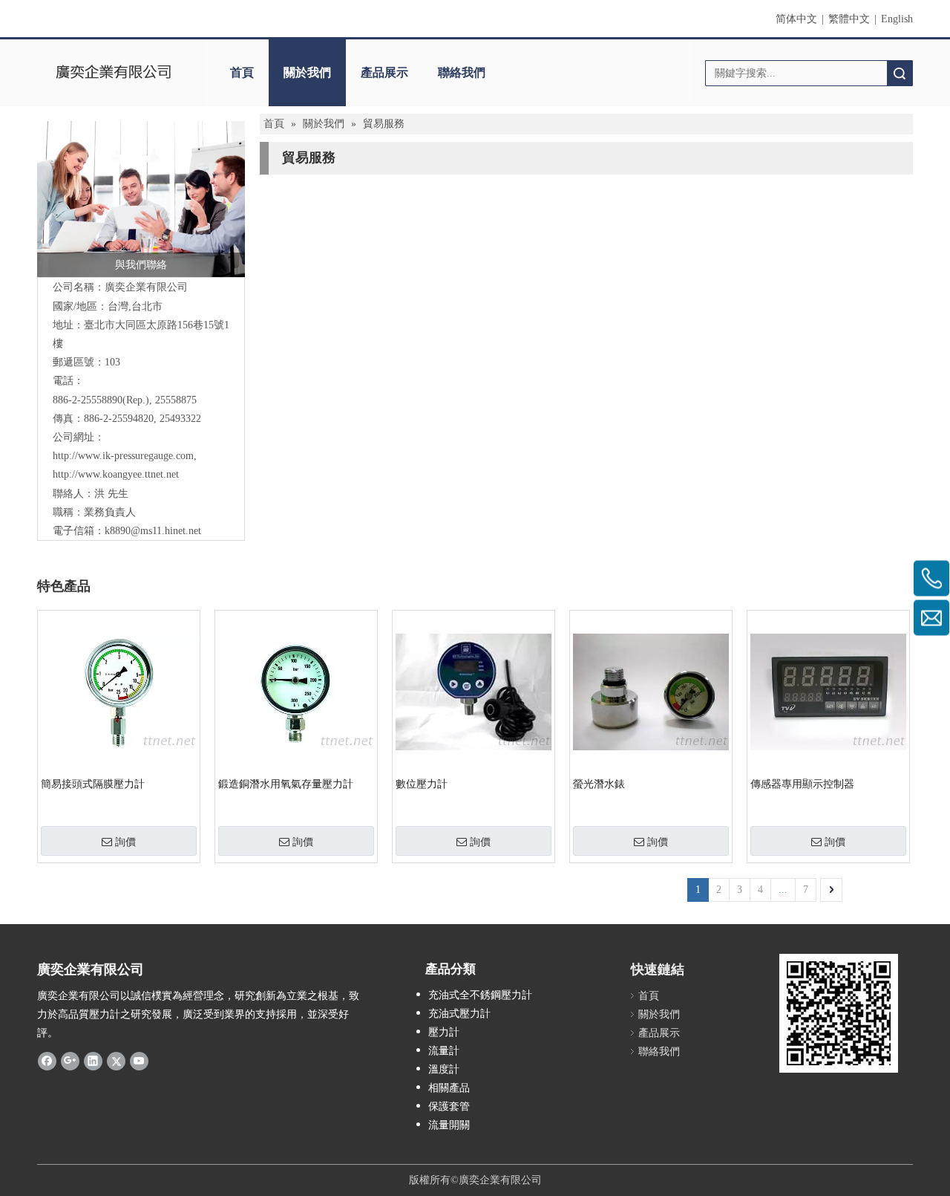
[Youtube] (139, 1060)
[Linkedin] (93, 1060)
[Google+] (70, 1060)
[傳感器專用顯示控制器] (828, 691)
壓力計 (443, 1032)
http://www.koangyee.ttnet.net (116, 474)
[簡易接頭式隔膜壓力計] (119, 691)
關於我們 (307, 72)
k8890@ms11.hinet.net (153, 530)
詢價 (125, 842)
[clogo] (113, 73)
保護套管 (449, 1106)
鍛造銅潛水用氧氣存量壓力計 (285, 784)
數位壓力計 (422, 784)
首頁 (242, 72)
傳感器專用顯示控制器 (802, 784)
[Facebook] (47, 1060)
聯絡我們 (461, 72)
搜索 (899, 73)
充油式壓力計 (459, 1013)
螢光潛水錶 (599, 784)
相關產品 (449, 1087)
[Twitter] (116, 1060)
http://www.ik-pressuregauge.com (123, 455)
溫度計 (443, 1069)
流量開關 (449, 1125)
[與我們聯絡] (141, 199)
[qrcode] (838, 1013)
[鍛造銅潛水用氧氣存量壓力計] (296, 691)
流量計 (443, 1050)
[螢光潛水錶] (651, 691)
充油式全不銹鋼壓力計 (480, 995)
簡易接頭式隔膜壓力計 (93, 784)
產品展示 (384, 72)
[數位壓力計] (473, 691)
